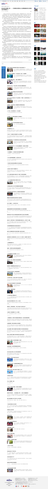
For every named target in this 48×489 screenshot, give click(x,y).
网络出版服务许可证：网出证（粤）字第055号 (20, 479)
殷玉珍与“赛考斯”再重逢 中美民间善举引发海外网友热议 (15, 334)
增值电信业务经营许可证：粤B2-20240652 (33, 480)
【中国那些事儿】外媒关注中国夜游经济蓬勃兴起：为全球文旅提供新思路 (18, 317)
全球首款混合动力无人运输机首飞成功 (38, 42)
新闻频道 (5, 6)
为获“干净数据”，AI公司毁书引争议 (12, 203)
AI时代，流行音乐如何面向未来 (12, 421)
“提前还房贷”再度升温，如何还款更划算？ (13, 271)
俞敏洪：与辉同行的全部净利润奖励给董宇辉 (14, 248)
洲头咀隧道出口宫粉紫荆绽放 (43, 32)
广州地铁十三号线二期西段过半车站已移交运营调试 (15, 91)
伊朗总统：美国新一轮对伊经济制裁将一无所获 (14, 340)
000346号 (28, 486)
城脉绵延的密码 (9, 415)
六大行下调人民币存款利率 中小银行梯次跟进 (14, 283)
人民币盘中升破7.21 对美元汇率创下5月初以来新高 (14, 277)
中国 (7, 6)
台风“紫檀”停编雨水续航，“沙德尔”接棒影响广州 (14, 79)
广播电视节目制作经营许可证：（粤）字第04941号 (21, 480)
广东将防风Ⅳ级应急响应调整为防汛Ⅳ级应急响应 (14, 163)
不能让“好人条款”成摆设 (11, 433)
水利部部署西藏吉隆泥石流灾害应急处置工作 (14, 225)
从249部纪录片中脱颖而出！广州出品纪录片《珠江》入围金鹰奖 (16, 73)
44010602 (28, 486)
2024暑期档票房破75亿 (10, 242)
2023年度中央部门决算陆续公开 (12, 295)
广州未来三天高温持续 (43, 65)
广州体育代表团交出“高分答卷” (12, 404)
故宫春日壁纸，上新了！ (37, 32)
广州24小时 (36, 6)
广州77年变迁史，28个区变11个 (38, 65)
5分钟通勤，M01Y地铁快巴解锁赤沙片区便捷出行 (14, 116)
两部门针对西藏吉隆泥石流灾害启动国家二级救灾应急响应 (16, 231)
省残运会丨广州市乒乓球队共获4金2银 (13, 357)
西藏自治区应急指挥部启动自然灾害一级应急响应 (14, 197)
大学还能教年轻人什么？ (11, 128)
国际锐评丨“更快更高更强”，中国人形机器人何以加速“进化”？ (16, 306)
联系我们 (9, 485)
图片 (35, 22)
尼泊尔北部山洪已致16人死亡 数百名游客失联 (39, 73)
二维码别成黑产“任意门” (11, 427)
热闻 (35, 68)
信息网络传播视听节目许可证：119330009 (33, 478)
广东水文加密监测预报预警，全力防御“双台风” (14, 157)
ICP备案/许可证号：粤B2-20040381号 (32, 479)
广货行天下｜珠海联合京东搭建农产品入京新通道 (14, 134)
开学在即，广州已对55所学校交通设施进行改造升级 (15, 122)
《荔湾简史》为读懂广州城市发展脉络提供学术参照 (40, 18)
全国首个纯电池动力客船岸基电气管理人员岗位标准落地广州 (16, 67)
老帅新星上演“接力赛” (10, 409)
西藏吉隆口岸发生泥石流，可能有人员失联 (39, 78)
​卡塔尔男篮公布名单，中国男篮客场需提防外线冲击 (15, 363)
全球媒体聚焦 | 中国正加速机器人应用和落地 (13, 323)
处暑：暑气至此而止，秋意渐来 (38, 55)
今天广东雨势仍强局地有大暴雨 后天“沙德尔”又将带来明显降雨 (16, 174)
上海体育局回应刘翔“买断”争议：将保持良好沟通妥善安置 (16, 191)
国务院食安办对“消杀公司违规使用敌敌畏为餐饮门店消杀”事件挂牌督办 (18, 214)
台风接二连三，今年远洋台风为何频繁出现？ (39, 70)
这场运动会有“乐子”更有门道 (11, 451)
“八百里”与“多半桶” (10, 445)
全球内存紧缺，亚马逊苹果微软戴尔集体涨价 (14, 346)
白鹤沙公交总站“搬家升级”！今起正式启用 (40, 16)
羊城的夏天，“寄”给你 (37, 60)
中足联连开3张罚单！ (10, 375)
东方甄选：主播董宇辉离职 (11, 289)
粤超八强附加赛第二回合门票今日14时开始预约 (14, 398)
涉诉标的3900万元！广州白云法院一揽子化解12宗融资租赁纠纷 (16, 85)
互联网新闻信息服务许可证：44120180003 (20, 478)
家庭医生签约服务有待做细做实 (12, 462)
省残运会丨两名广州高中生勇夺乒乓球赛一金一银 (14, 369)
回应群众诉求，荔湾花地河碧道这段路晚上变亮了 (40, 19)
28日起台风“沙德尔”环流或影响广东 (12, 168)
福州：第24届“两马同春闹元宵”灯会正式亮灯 (39, 37)
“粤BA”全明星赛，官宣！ (11, 381)
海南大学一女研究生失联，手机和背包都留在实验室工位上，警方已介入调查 (18, 220)
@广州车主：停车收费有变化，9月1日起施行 (40, 12)
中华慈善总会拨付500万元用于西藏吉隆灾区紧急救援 (15, 186)
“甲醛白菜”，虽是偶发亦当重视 (12, 439)
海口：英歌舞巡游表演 (43, 37)
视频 (35, 45)
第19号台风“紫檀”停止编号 (37, 79)
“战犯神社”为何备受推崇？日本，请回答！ (13, 312)
